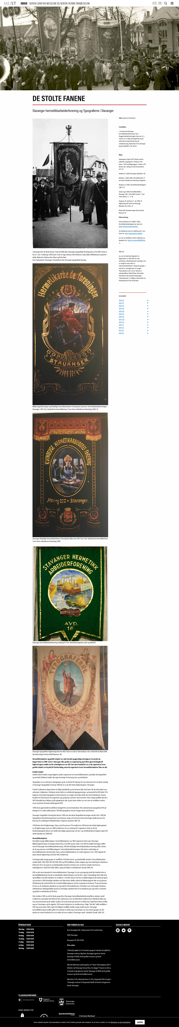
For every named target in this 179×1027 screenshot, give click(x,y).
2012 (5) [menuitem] (121, 333)
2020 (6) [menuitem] (121, 311)
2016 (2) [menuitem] (121, 322)
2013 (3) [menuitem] (121, 330)
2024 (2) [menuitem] (121, 300)
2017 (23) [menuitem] (121, 319)
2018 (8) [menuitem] (121, 316)
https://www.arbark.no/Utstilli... (134, 233)
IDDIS (55, 3)
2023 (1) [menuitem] (121, 303)
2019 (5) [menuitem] (121, 314)
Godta (140, 1022)
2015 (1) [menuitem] (121, 325)
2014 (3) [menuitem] (121, 327)
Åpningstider (24, 924)
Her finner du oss (75, 924)
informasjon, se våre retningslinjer (120, 1022)
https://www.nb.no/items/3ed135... (128, 226)
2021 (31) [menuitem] (121, 308)
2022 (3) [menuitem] (121, 306)
